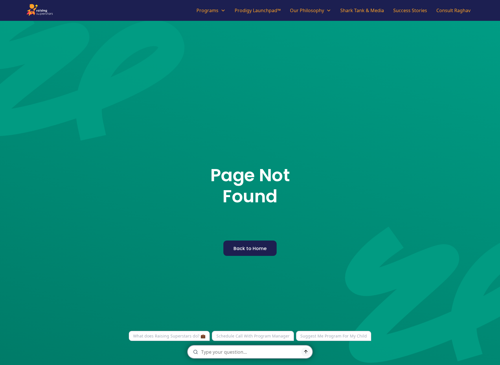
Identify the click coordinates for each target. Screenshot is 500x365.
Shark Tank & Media (362, 10)
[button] (211, 10)
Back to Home (250, 248)
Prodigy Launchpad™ (258, 10)
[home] (41, 10)
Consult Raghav (453, 10)
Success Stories (410, 10)
